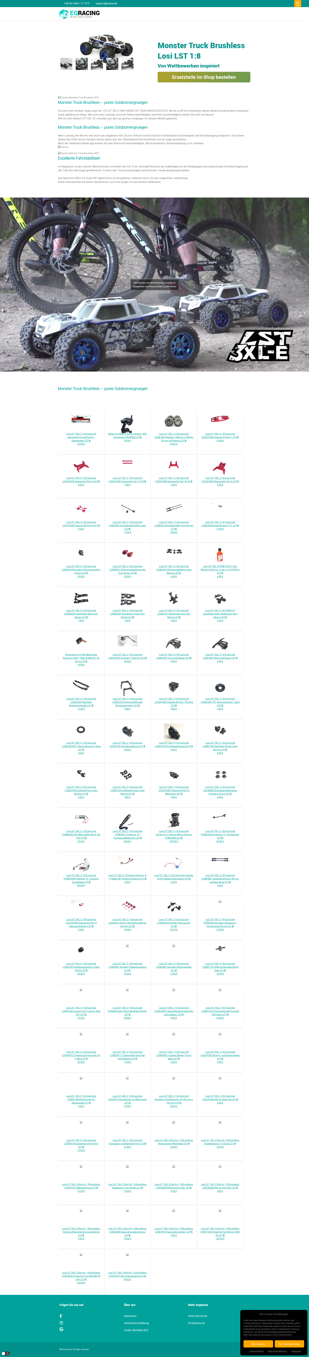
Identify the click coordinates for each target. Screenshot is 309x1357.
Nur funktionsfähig (289, 1344)
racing (85, 13)
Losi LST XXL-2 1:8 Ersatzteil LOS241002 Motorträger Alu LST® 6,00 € (220, 1099)
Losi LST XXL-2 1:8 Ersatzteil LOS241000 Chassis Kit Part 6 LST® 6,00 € (81, 525)
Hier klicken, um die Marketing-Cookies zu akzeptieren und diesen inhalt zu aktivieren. (154, 284)
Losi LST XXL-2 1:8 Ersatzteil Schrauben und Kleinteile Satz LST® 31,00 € (127, 1143)
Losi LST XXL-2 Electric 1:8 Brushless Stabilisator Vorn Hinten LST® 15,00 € (127, 1187)
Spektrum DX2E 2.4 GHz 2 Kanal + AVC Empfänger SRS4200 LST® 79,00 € (127, 437)
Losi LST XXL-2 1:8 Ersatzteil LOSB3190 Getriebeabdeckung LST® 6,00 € (174, 746)
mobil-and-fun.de (197, 1316)
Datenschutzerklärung (277, 1351)
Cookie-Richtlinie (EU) (136, 1330)
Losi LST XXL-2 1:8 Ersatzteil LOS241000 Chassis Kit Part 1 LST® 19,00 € (220, 437)
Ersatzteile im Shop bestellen (204, 77)
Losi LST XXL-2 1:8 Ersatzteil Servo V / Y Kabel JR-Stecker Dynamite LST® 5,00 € (127, 878)
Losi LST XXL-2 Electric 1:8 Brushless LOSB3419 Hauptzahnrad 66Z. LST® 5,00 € (174, 1232)
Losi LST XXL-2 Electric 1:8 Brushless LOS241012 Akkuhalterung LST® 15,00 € (81, 1187)
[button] (6, 1353)
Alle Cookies (258, 1344)
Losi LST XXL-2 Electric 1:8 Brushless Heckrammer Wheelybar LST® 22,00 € (174, 1143)
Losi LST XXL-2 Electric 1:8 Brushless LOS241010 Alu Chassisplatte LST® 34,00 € (127, 1276)
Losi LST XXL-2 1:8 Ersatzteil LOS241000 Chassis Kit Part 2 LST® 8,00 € (81, 481)
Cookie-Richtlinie (256, 1351)
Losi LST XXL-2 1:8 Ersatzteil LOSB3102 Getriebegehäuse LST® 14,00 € (127, 746)
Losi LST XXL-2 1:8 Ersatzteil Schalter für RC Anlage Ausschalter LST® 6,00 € (173, 878)
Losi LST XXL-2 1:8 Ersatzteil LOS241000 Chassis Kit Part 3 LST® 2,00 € (127, 481)
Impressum (296, 1351)
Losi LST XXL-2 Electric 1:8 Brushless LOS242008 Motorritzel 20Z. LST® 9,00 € (220, 1187)
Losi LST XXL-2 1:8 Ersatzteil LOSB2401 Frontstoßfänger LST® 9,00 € (174, 658)
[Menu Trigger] (297, 3)
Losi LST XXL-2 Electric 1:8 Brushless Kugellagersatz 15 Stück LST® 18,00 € (220, 1143)
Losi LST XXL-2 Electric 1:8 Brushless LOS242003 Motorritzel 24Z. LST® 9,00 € (174, 1187)
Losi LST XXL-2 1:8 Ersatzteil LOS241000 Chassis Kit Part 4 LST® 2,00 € (173, 481)
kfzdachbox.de (196, 1323)
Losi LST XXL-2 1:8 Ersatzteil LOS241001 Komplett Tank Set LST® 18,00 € (127, 658)
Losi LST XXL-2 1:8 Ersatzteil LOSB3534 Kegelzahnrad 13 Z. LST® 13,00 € (220, 525)
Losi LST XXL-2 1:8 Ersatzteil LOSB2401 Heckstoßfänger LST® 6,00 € (220, 658)
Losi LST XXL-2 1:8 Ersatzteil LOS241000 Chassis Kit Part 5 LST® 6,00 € (220, 481)
